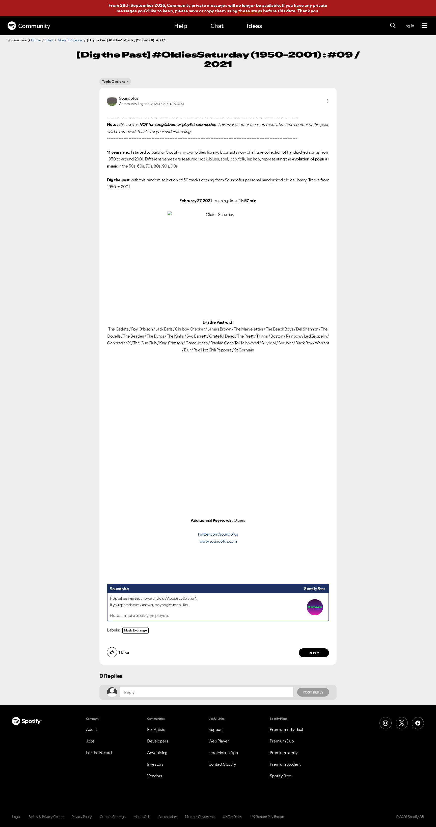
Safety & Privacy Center (46, 816)
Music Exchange (70, 40)
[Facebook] (418, 723)
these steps (250, 11)
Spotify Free (280, 776)
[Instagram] (385, 723)
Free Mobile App (223, 752)
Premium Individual (286, 729)
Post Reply (313, 692)
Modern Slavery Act (200, 816)
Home (36, 40)
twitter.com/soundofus (218, 534)
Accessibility (167, 816)
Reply (314, 652)
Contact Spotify (222, 764)
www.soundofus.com (218, 541)
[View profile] (112, 100)
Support (215, 729)
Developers (157, 741)
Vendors (154, 776)
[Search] (393, 25)
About (91, 729)
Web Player (218, 741)
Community (34, 26)
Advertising (157, 752)
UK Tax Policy (232, 816)
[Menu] (424, 25)
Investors (155, 764)
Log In (408, 26)
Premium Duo (282, 741)
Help (180, 26)
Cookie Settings (113, 816)
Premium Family (284, 752)
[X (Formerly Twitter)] (402, 723)
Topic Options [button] (113, 81)
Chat (217, 26)
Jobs (90, 741)
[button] (328, 101)
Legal (16, 816)
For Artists (156, 729)
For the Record (99, 752)
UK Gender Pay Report (267, 816)
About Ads (142, 816)
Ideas (254, 26)
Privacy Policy (82, 816)
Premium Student (285, 764)
